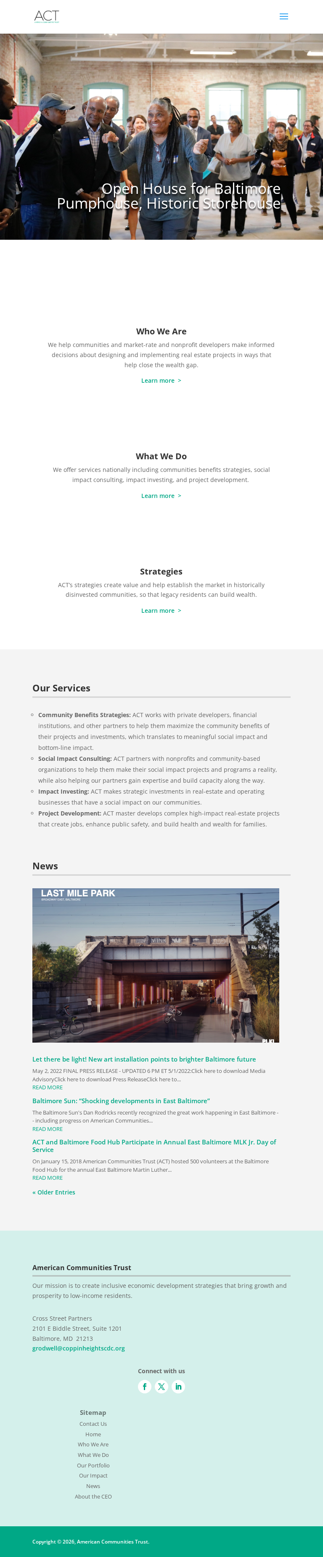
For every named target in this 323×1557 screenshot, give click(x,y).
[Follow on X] (161, 1386)
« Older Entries (53, 1192)
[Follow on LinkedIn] (178, 1386)
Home (93, 1434)
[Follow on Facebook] (144, 1386)
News (93, 1486)
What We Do (161, 456)
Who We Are (161, 331)
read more (47, 1087)
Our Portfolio (93, 1465)
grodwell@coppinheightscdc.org (78, 1348)
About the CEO (93, 1496)
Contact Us (93, 1423)
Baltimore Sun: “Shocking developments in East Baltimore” (121, 1100)
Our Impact (93, 1475)
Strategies (161, 571)
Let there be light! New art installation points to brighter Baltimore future (144, 1059)
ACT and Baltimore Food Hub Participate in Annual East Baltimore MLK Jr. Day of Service (154, 1146)
